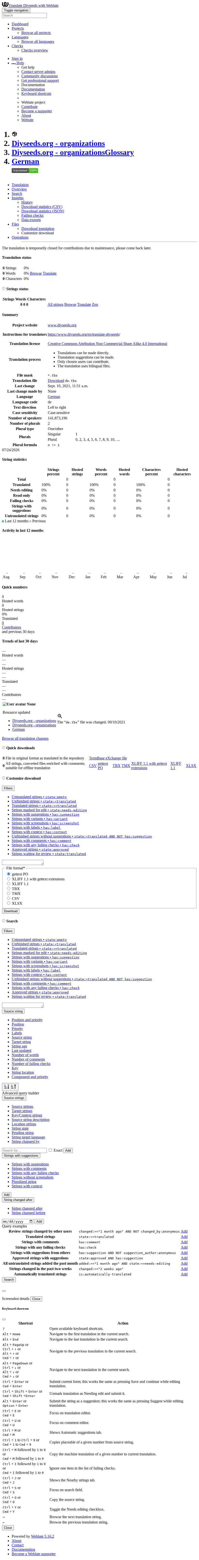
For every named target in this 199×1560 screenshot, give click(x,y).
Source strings (22, 1106)
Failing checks (32, 215)
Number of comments (28, 1059)
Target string (21, 1042)
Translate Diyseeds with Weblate (33, 5)
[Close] (4, 1291)
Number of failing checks (31, 1064)
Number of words (25, 1055)
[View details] (60, 718)
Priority (17, 1029)
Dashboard (20, 24)
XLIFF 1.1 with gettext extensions (38, 879)
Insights (18, 198)
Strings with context (27, 1186)
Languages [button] (20, 37)
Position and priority (27, 1020)
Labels (17, 1033)
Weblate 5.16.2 (42, 1536)
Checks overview (34, 50)
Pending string (23, 1133)
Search (17, 193)
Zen (95, 304)
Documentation (33, 89)
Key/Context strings (27, 1115)
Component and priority (30, 1077)
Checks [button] (17, 46)
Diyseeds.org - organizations (58, 143)
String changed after (27, 1208)
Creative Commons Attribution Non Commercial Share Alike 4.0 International (107, 344)
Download (56, 381)
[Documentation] (3, 289)
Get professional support (40, 80)
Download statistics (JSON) (42, 211)
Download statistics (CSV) (41, 207)
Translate (50, 273)
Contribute (29, 107)
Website (27, 120)
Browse (36, 273)
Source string (22, 1037)
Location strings (24, 1124)
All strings (55, 304)
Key (15, 1068)
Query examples (14, 1226)
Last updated (21, 1050)
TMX (126, 766)
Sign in (17, 58)
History (27, 202)
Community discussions (39, 76)
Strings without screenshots (32, 1177)
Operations (20, 237)
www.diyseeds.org (62, 325)
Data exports (31, 220)
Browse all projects (36, 33)
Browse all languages (37, 41)
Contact (18, 1545)
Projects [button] (18, 28)
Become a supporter (36, 111)
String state (20, 1128)
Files (15, 224)
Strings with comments (29, 1168)
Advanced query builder (20, 1093)
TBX (117, 766)
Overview (19, 189)
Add (68, 1150)
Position (18, 1024)
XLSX (191, 766)
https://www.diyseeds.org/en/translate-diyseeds (83, 334)
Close (36, 1299)
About (26, 115)
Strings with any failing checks (35, 1173)
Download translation (37, 228)
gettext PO (20, 874)
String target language (28, 1137)
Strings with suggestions (30, 1164)
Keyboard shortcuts (36, 93)
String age (19, 1046)
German (25, 161)
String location (23, 1072)
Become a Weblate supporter (34, 1554)
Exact (58, 1150)
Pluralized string (24, 1182)
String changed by (26, 1141)
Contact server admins (38, 72)
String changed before (28, 1213)
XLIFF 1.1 (20, 884)
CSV (93, 766)
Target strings (22, 1111)
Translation (20, 185)
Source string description (31, 1120)
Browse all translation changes (25, 738)
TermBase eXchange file (108, 758)
